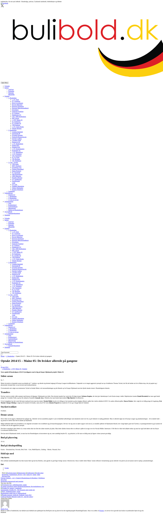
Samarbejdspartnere (14, 213)
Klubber (7, 96)
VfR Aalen (15, 164)
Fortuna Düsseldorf (18, 169)
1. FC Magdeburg (17, 152)
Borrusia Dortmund (18, 106)
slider (38, 474)
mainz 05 (29, 474)
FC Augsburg (16, 101)
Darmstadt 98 (16, 133)
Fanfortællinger (12, 206)
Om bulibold (8, 212)
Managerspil (12, 208)
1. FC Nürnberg (17, 154)
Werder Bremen (17, 128)
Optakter (24, 369)
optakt (34, 474)
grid (24, 474)
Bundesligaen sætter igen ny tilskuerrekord (13, 493)
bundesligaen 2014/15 (15, 474)
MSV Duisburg (16, 166)
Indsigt (7, 88)
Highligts (7, 215)
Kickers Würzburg (17, 189)
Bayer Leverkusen (17, 103)
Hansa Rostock (16, 171)
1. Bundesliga (12, 98)
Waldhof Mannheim (18, 186)
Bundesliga (5, 474)
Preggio (101, 510)
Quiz (9, 203)
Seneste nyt (11, 195)
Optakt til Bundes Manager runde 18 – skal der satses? (17, 496)
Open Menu (5, 82)
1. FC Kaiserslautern (18, 149)
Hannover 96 (16, 142)
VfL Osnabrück (16, 155)
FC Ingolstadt (16, 172)
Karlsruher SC (16, 150)
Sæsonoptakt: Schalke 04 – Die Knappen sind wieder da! (18, 490)
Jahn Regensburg (17, 174)
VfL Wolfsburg (16, 161)
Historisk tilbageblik (11, 93)
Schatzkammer (9, 201)
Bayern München (17, 105)
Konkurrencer (12, 205)
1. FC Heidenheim (17, 144)
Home (2, 356)
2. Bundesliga (12, 130)
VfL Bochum (16, 159)
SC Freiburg (15, 113)
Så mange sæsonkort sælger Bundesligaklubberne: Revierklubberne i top (22, 486)
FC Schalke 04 (16, 123)
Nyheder (7, 86)
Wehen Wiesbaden (17, 188)
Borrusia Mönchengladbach (20, 108)
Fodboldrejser (9, 193)
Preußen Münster (17, 178)
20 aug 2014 (4, 367)
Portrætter (11, 91)
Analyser (11, 89)
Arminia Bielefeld (17, 132)
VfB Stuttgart (16, 125)
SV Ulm (14, 184)
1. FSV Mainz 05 (17, 120)
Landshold (11, 191)
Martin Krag (4, 509)
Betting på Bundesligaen (15, 210)
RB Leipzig (15, 118)
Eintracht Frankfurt (17, 111)
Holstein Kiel (16, 147)
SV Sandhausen (17, 179)
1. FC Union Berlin (18, 127)
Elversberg (15, 110)
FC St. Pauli (15, 157)
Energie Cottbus (17, 139)
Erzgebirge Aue (16, 167)
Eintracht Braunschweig (19, 137)
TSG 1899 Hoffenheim (19, 116)
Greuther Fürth (16, 140)
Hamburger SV (16, 115)
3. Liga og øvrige (13, 200)
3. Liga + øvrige (13, 162)
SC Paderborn (16, 122)
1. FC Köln (15, 99)
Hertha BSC (15, 145)
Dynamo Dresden (17, 135)
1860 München (16, 176)
